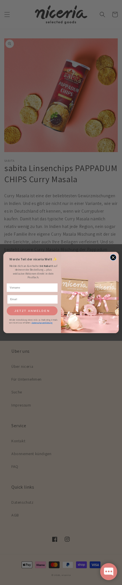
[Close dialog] (113, 257)
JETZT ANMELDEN (32, 311)
